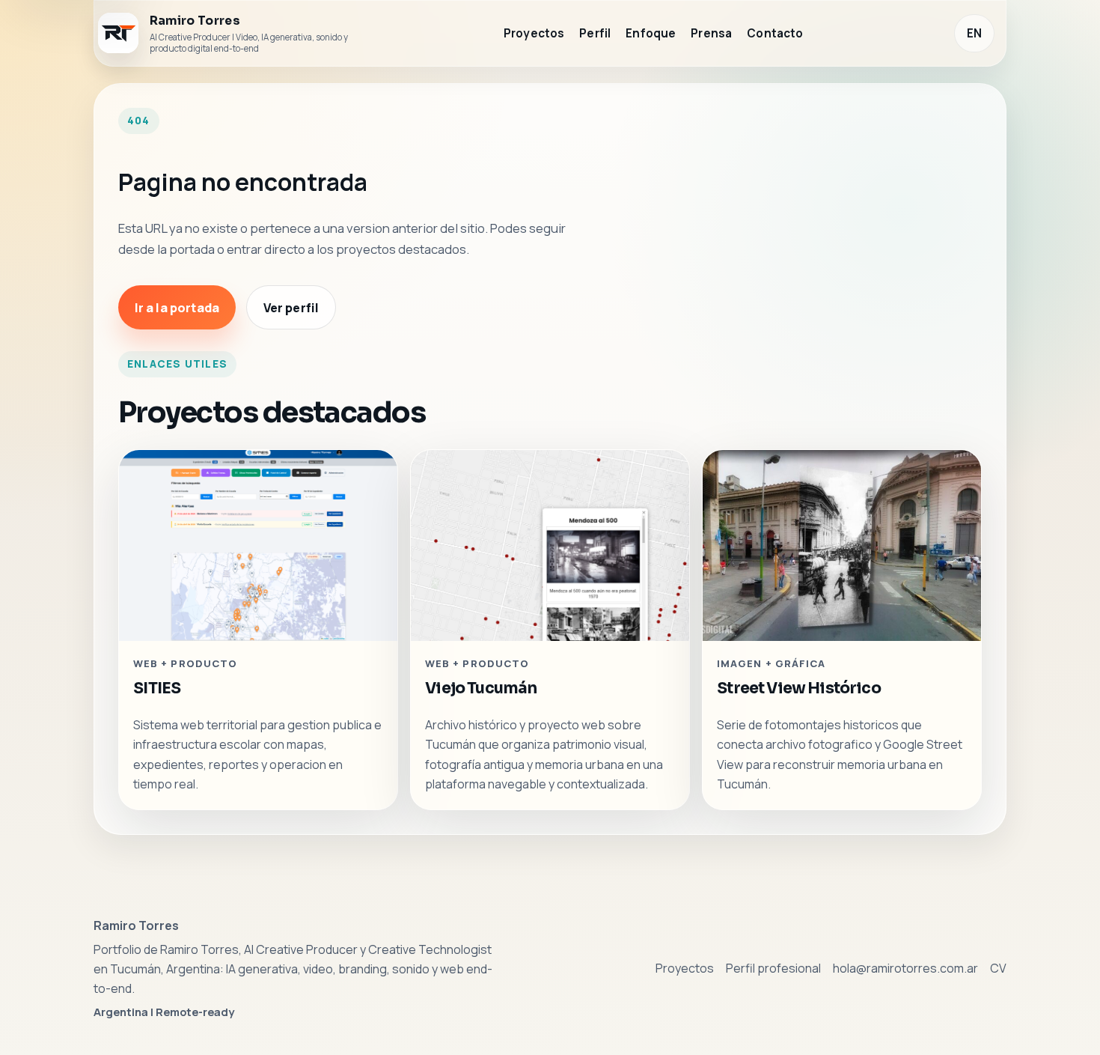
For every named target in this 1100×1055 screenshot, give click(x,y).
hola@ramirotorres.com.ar (905, 968)
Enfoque (651, 33)
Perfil (595, 33)
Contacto (775, 33)
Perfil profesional (773, 968)
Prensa (711, 33)
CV (998, 968)
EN (974, 33)
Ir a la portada (177, 308)
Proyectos (534, 33)
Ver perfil (291, 308)
